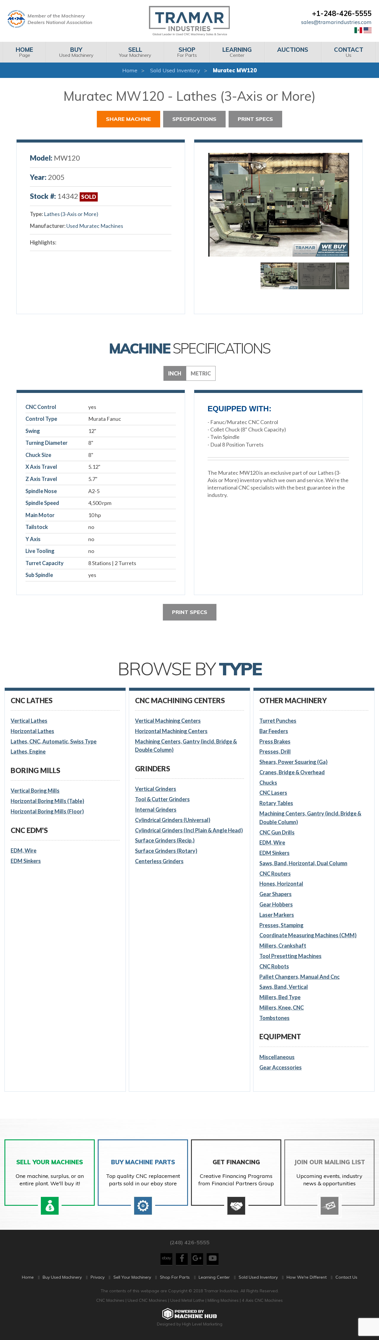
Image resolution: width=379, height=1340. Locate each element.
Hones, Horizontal (281, 883)
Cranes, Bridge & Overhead (292, 772)
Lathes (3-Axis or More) (71, 214)
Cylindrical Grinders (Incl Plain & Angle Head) (189, 830)
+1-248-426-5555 (342, 13)
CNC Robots (274, 966)
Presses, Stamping (281, 925)
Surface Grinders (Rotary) (166, 851)
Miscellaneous (277, 1057)
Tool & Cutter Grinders (162, 799)
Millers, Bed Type (280, 997)
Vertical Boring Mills (35, 790)
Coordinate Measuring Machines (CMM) (307, 935)
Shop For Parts (175, 1277)
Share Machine (128, 119)
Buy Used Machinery (62, 1277)
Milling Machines (223, 1300)
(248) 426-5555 (189, 1242)
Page (24, 52)
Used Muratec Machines (94, 226)
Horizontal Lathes (32, 731)
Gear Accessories (280, 1067)
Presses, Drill (275, 751)
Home (129, 70)
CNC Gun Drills (277, 832)
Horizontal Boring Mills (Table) (47, 801)
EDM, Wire (23, 850)
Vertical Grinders (155, 789)
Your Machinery (135, 52)
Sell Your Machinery (132, 1277)
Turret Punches (277, 720)
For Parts (187, 52)
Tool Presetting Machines (290, 956)
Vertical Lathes (29, 720)
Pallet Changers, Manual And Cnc (299, 976)
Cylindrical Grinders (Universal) (172, 820)
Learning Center (214, 1277)
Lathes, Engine (28, 751)
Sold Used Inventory (175, 70)
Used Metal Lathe (187, 1300)
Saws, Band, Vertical (283, 987)
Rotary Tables (276, 803)
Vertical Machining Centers (168, 720)
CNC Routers (275, 873)
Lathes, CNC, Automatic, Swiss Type (54, 741)
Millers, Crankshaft (282, 945)
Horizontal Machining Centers (171, 731)
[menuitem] (24, 52)
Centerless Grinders (159, 861)
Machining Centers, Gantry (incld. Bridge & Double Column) (186, 745)
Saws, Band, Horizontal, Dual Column (303, 863)
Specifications (194, 119)
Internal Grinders (155, 809)
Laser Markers (276, 915)
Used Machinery (76, 52)
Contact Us (346, 1277)
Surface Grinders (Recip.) (165, 840)
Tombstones (274, 1018)
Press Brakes (274, 741)
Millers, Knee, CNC (281, 1007)
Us (348, 52)
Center (237, 52)
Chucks (268, 782)
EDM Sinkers (26, 861)
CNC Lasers (273, 792)
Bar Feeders (273, 731)
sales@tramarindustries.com (336, 22)
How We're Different (307, 1277)
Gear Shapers (275, 894)
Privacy (98, 1277)
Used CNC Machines (148, 1300)
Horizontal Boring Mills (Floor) (47, 811)
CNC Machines (111, 1300)
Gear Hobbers (276, 904)
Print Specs (255, 119)
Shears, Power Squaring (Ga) (293, 762)
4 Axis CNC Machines (262, 1300)
